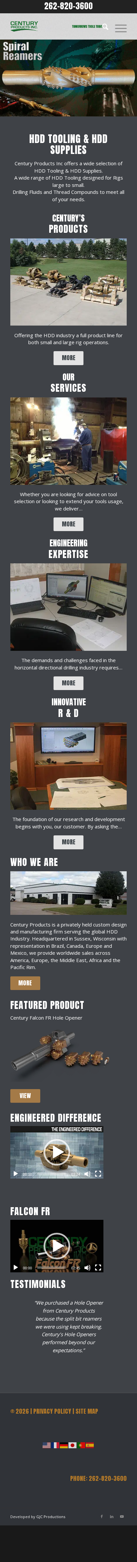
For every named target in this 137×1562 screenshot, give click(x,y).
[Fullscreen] (98, 1174)
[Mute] (87, 1174)
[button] (57, 1152)
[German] (64, 1445)
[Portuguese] (81, 1445)
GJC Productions (50, 1516)
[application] (56, 1152)
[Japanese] (72, 1445)
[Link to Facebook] (102, 1516)
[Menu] (117, 26)
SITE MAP (86, 1411)
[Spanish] (90, 1445)
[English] (47, 1445)
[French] (55, 1445)
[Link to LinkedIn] (112, 1516)
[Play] (15, 1174)
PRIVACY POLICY (52, 1411)
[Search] (101, 26)
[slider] (51, 1174)
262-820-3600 (68, 6)
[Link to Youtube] (122, 1516)
